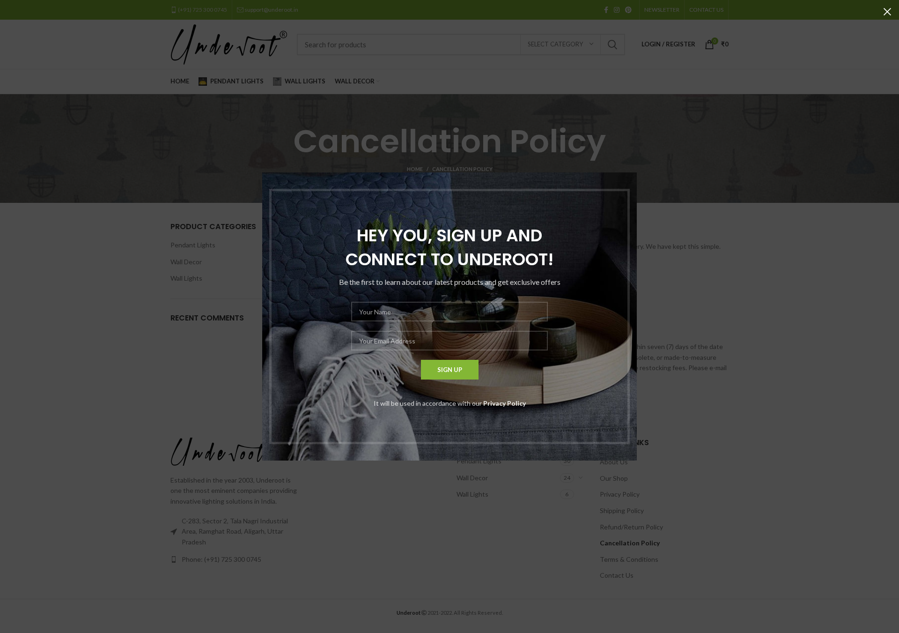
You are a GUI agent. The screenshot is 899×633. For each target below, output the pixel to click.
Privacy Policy (504, 403)
